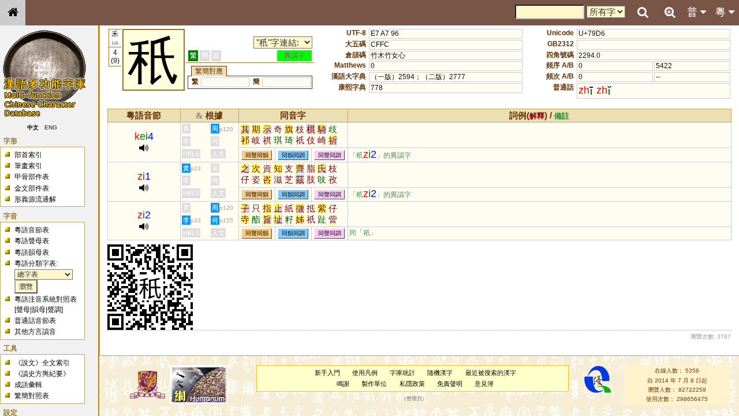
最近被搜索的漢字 (490, 372)
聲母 (23, 310)
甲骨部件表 (31, 177)
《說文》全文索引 (42, 363)
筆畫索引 (28, 166)
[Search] (642, 12)
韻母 (39, 310)
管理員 (414, 399)
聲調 (54, 310)
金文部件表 (31, 188)
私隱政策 (412, 383)
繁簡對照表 (31, 396)
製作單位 (374, 383)
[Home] (12, 12)
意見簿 (484, 383)
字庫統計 (402, 372)
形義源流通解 (35, 199)
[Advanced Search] (669, 12)
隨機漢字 (440, 372)
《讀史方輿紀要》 (42, 374)
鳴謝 (343, 383)
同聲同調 (329, 155)
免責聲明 (449, 383)
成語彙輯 (28, 385)
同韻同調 (293, 155)
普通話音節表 (35, 321)
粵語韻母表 (31, 252)
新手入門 (327, 372)
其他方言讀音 (35, 332)
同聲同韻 (256, 155)
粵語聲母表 (31, 241)
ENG (50, 127)
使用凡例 (365, 372)
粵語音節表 (31, 230)
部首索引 (28, 155)
